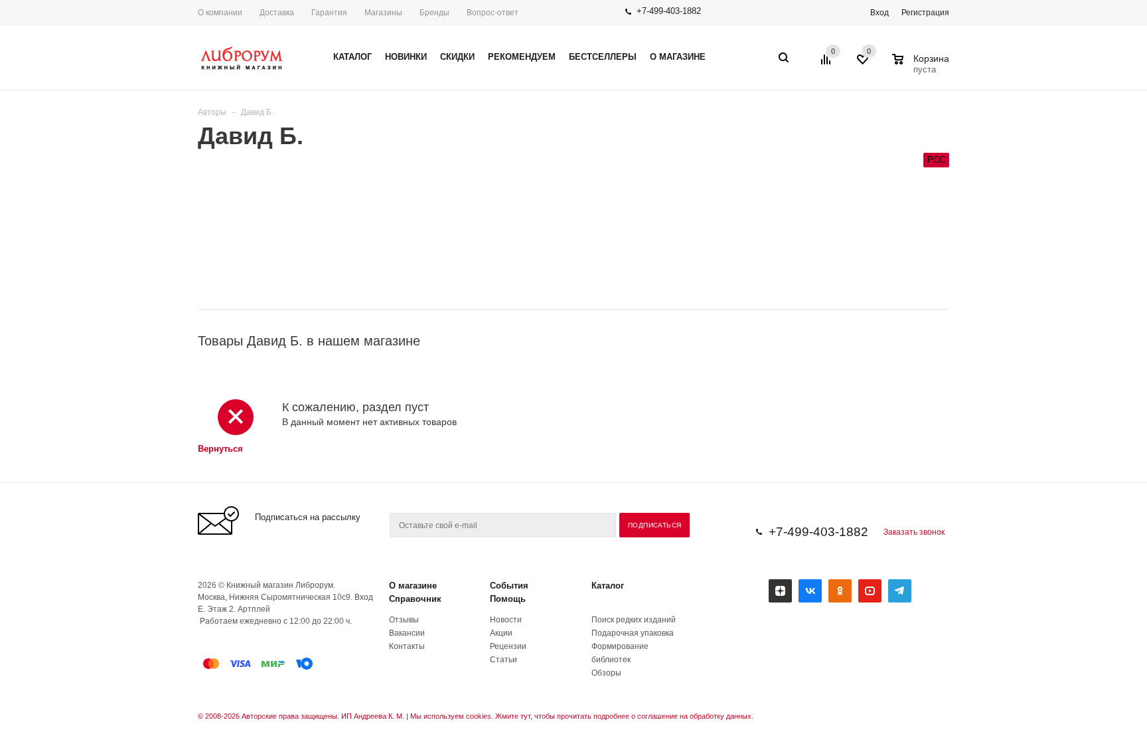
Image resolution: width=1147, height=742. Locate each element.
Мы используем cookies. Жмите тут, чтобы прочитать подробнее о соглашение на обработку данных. (581, 716)
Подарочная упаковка (632, 633)
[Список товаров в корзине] (922, 68)
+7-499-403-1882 (669, 11)
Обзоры (606, 673)
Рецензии (508, 646)
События (509, 586)
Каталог (607, 586)
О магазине (413, 586)
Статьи (503, 659)
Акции (501, 633)
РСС (936, 160)
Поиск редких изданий (633, 619)
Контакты (407, 646)
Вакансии (407, 633)
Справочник (415, 599)
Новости (506, 619)
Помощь (508, 599)
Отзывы (404, 619)
